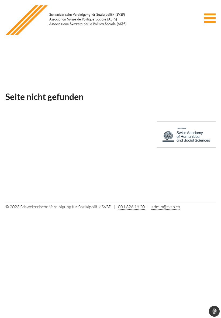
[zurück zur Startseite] (66, 19)
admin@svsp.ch (165, 206)
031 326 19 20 (131, 206)
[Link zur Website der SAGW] (186, 136)
